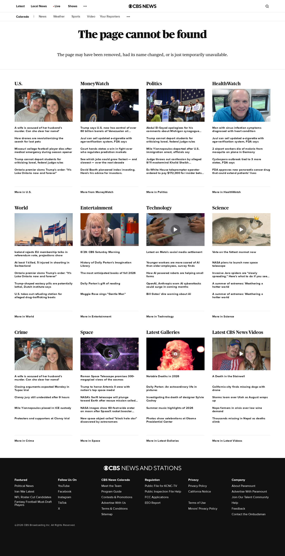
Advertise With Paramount (249, 491)
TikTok (62, 502)
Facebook (64, 491)
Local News (39, 6)
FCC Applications (156, 497)
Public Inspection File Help (163, 491)
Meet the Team (111, 485)
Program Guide (111, 491)
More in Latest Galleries (162, 440)
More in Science (223, 316)
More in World (24, 316)
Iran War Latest (24, 491)
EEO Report (153, 502)
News (43, 16)
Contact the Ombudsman (249, 514)
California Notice (199, 491)
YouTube (64, 485)
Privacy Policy (197, 485)
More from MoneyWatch (96, 192)
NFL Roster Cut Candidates (33, 497)
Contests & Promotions (116, 497)
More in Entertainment (95, 316)
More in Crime (24, 440)
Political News (24, 485)
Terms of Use (197, 502)
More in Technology (160, 316)
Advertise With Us (113, 502)
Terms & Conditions (114, 508)
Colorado (22, 17)
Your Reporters (110, 16)
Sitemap (106, 514)
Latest (20, 6)
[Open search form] (267, 6)
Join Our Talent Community (250, 497)
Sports (76, 16)
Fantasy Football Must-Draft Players (33, 503)
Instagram (64, 497)
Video (91, 16)
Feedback (238, 508)
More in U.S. (23, 192)
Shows (73, 6)
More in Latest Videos (227, 440)
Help (235, 502)
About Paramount (243, 485)
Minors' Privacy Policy (202, 508)
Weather (59, 16)
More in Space (90, 440)
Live (58, 6)
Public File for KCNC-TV (161, 485)
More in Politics (157, 192)
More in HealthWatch (226, 192)
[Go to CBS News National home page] (142, 6)
